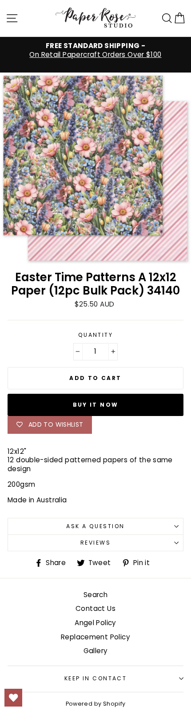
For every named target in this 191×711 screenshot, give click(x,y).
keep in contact (95, 678)
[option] (95, 50)
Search (95, 594)
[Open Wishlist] (13, 698)
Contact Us (95, 608)
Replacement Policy (95, 637)
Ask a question (95, 526)
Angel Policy (95, 622)
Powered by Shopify (96, 703)
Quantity (95, 335)
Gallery (96, 650)
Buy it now (96, 404)
